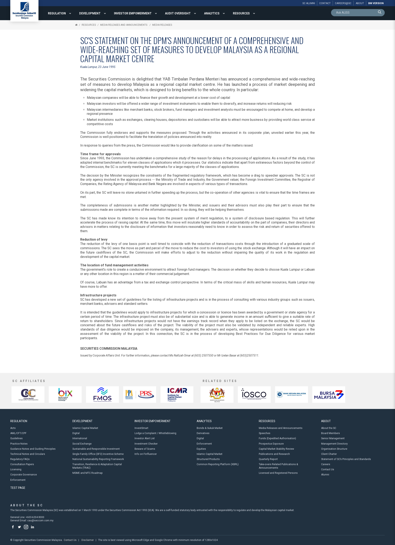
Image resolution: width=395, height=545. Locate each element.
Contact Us (327, 469)
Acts (13, 428)
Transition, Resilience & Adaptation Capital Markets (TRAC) (97, 466)
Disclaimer (87, 540)
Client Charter (329, 454)
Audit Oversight (178, 13)
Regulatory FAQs (20, 459)
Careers (325, 464)
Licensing (15, 469)
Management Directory (334, 443)
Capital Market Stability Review (276, 448)
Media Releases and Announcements (124, 24)
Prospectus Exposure (271, 443)
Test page (17, 487)
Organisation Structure (334, 448)
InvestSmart (141, 428)
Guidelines (16, 438)
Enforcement (18, 480)
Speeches (264, 433)
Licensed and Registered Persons (278, 473)
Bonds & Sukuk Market (210, 428)
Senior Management (333, 438)
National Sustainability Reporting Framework (98, 459)
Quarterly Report (268, 459)
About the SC (328, 428)
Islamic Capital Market (85, 428)
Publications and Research (274, 454)
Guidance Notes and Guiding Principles (33, 448)
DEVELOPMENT (90, 13)
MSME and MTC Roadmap (87, 473)
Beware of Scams (145, 448)
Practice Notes (19, 443)
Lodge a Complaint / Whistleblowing (155, 433)
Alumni (325, 474)
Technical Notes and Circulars (27, 454)
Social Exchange (82, 443)
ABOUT (326, 421)
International (79, 438)
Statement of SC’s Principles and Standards (346, 459)
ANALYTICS (212, 13)
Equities (201, 448)
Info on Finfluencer (146, 454)
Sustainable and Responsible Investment (96, 448)
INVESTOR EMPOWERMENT (133, 13)
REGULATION (57, 13)
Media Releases (162, 24)
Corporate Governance (23, 474)
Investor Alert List (145, 438)
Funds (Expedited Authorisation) (277, 438)
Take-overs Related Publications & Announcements (278, 466)
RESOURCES (241, 13)
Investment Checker (146, 443)
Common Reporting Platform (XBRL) (218, 464)
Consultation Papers (22, 464)
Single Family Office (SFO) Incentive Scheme (98, 454)
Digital (76, 433)
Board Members (330, 433)
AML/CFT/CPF (18, 433)
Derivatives (203, 433)
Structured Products (208, 459)
